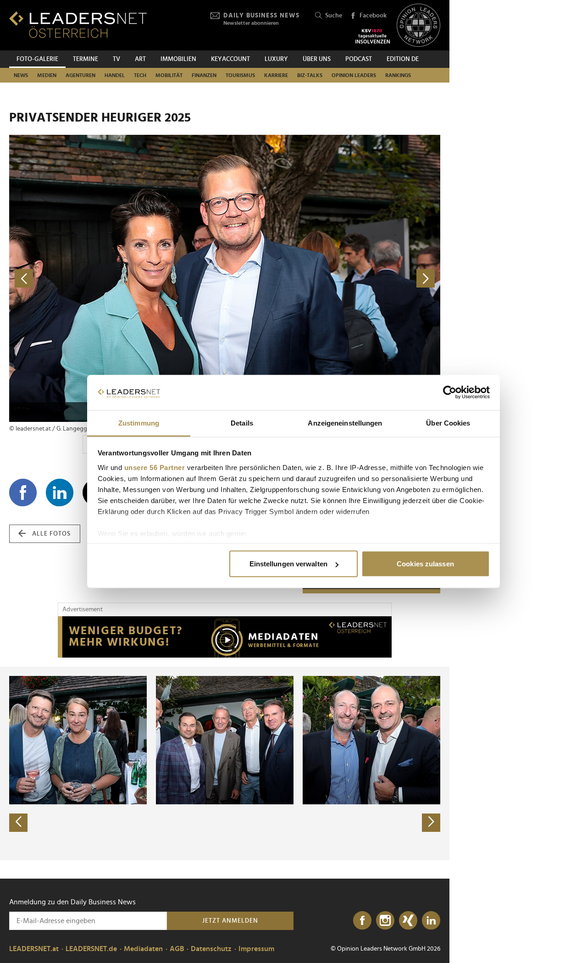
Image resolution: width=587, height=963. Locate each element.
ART (140, 59)
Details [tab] (242, 422)
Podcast (358, 59)
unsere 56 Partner (154, 467)
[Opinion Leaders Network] (418, 25)
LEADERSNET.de (91, 948)
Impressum (256, 948)
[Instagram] (385, 921)
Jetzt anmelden (230, 921)
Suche (333, 15)
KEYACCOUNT (230, 59)
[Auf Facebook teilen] (23, 492)
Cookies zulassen (425, 564)
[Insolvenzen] (372, 36)
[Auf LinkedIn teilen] (59, 492)
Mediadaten (143, 948)
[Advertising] (225, 637)
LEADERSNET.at (34, 948)
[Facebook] (362, 921)
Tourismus (240, 75)
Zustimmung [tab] (138, 422)
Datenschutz (211, 948)
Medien (46, 75)
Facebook (373, 15)
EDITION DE (403, 59)
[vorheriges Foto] (117, 278)
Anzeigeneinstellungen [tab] (345, 422)
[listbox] (224, 763)
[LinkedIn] (431, 921)
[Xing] (408, 921)
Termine (85, 59)
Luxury (276, 59)
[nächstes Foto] (332, 278)
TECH (140, 75)
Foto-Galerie (37, 59)
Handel (115, 75)
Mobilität (169, 75)
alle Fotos (51, 534)
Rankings (398, 75)
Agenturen (80, 75)
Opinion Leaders (354, 75)
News (21, 75)
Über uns (317, 59)
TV (116, 59)
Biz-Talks (309, 75)
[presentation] (18, 823)
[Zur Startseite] (78, 24)
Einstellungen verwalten (288, 564)
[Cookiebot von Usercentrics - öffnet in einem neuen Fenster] (450, 392)
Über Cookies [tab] (448, 422)
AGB (177, 948)
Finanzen (204, 75)
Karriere (276, 75)
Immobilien (178, 59)
